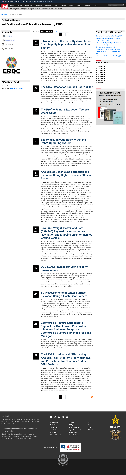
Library (79, 5)
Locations (28, 5)
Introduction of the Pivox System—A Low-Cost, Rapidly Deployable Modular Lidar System (67, 44)
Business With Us (51, 5)
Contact (88, 5)
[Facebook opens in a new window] (51, 417)
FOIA (95, 5)
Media (71, 5)
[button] (44, 2)
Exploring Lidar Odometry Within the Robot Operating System (63, 141)
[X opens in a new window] (55, 417)
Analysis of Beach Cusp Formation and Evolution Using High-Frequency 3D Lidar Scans (66, 175)
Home (12, 5)
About (20, 5)
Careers (63, 5)
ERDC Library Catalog (17, 88)
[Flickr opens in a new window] (67, 417)
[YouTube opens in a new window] (59, 417)
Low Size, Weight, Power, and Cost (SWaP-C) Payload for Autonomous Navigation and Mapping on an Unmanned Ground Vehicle (66, 233)
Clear (55, 31)
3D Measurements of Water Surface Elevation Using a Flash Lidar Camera (64, 294)
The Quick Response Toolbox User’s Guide (67, 87)
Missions (39, 5)
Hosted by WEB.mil (50, 447)
